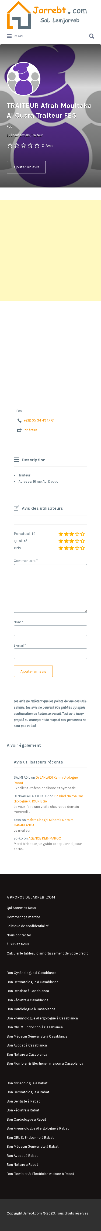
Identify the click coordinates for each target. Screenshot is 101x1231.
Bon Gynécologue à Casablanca (32, 973)
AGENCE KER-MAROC (45, 838)
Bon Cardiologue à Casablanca (31, 1009)
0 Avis (48, 145)
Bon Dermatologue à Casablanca (32, 982)
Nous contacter (19, 935)
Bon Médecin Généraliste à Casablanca (37, 1036)
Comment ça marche (23, 917)
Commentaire (26, 561)
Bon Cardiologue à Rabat (26, 1119)
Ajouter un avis (26, 167)
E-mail (20, 645)
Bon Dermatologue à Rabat (28, 1092)
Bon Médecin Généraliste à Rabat (32, 1146)
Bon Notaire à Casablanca (27, 1054)
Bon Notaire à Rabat (22, 1165)
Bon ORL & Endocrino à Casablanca (35, 1027)
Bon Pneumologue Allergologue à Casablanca (42, 1018)
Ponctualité (25, 533)
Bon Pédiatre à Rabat (23, 1110)
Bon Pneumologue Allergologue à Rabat (38, 1128)
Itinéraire (30, 430)
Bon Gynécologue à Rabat (27, 1083)
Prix (17, 547)
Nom (18, 622)
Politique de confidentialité (28, 926)
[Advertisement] (50, 250)
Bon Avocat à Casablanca (27, 1045)
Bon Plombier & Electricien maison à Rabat (40, 1174)
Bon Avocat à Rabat (22, 1156)
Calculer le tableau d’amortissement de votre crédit (47, 953)
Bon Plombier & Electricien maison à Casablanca (45, 1063)
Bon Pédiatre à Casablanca (27, 1000)
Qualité (20, 540)
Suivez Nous (19, 944)
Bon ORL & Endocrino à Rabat (30, 1137)
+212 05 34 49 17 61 (39, 420)
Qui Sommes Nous (21, 908)
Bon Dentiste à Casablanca (28, 991)
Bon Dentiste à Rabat (23, 1101)
